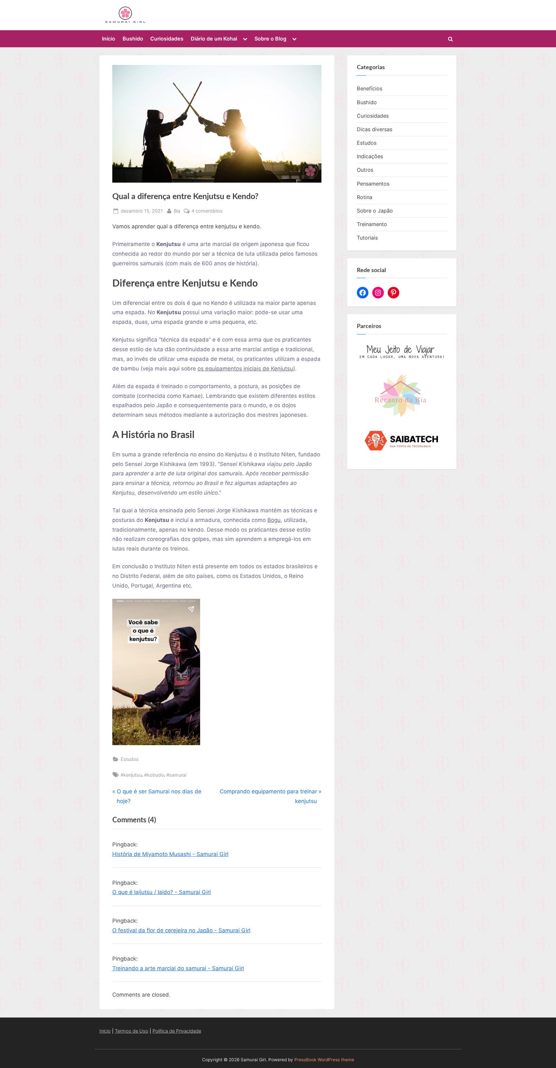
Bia (177, 211)
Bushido (133, 38)
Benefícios (369, 88)
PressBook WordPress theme (324, 1059)
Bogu (274, 520)
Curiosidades (166, 38)
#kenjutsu (131, 775)
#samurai (176, 775)
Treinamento (372, 224)
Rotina (364, 197)
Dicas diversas (374, 129)
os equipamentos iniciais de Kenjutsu (245, 368)
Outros (365, 170)
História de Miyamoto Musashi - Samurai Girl (170, 854)
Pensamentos (373, 183)
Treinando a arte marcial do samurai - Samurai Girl (178, 968)
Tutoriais (367, 237)
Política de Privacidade (177, 1031)
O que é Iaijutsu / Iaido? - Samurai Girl (161, 892)
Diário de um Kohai (214, 38)
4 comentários (207, 211)
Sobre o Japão (375, 210)
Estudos (130, 759)
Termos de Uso (131, 1031)
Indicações (370, 156)
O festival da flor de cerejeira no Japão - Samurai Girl (181, 930)
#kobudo (154, 775)
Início (108, 38)
